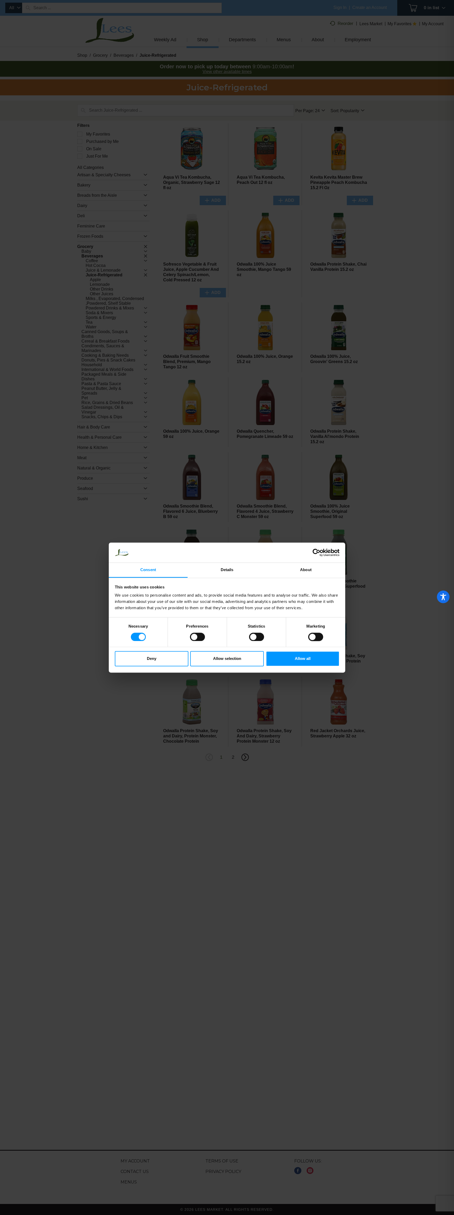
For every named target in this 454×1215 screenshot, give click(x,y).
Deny (151, 658)
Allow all (303, 658)
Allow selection (227, 658)
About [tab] (306, 570)
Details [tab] (227, 570)
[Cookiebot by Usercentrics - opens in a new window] (316, 552)
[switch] (197, 637)
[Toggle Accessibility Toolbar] (443, 597)
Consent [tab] (148, 570)
